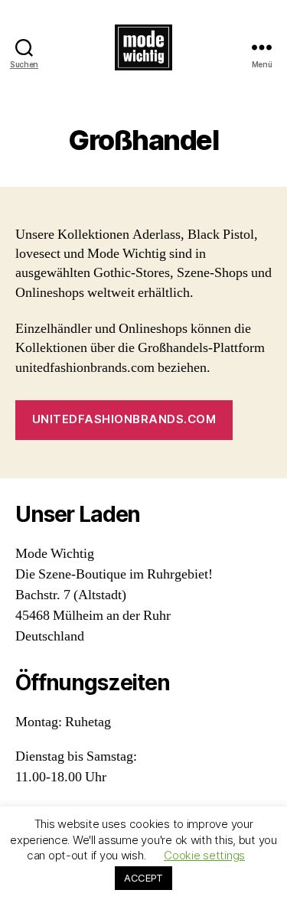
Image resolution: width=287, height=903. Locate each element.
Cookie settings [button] (204, 855)
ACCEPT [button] (143, 878)
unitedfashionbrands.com (124, 419)
